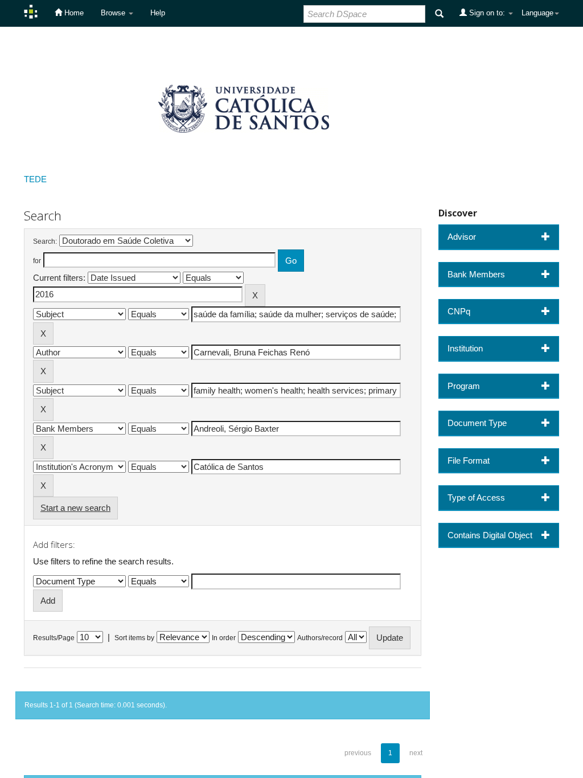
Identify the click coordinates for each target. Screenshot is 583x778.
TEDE (35, 179)
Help (157, 13)
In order (224, 638)
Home (73, 13)
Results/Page (54, 638)
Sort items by (134, 638)
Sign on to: (487, 13)
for (37, 261)
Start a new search (75, 508)
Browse (114, 13)
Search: (45, 241)
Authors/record (320, 638)
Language (537, 13)
